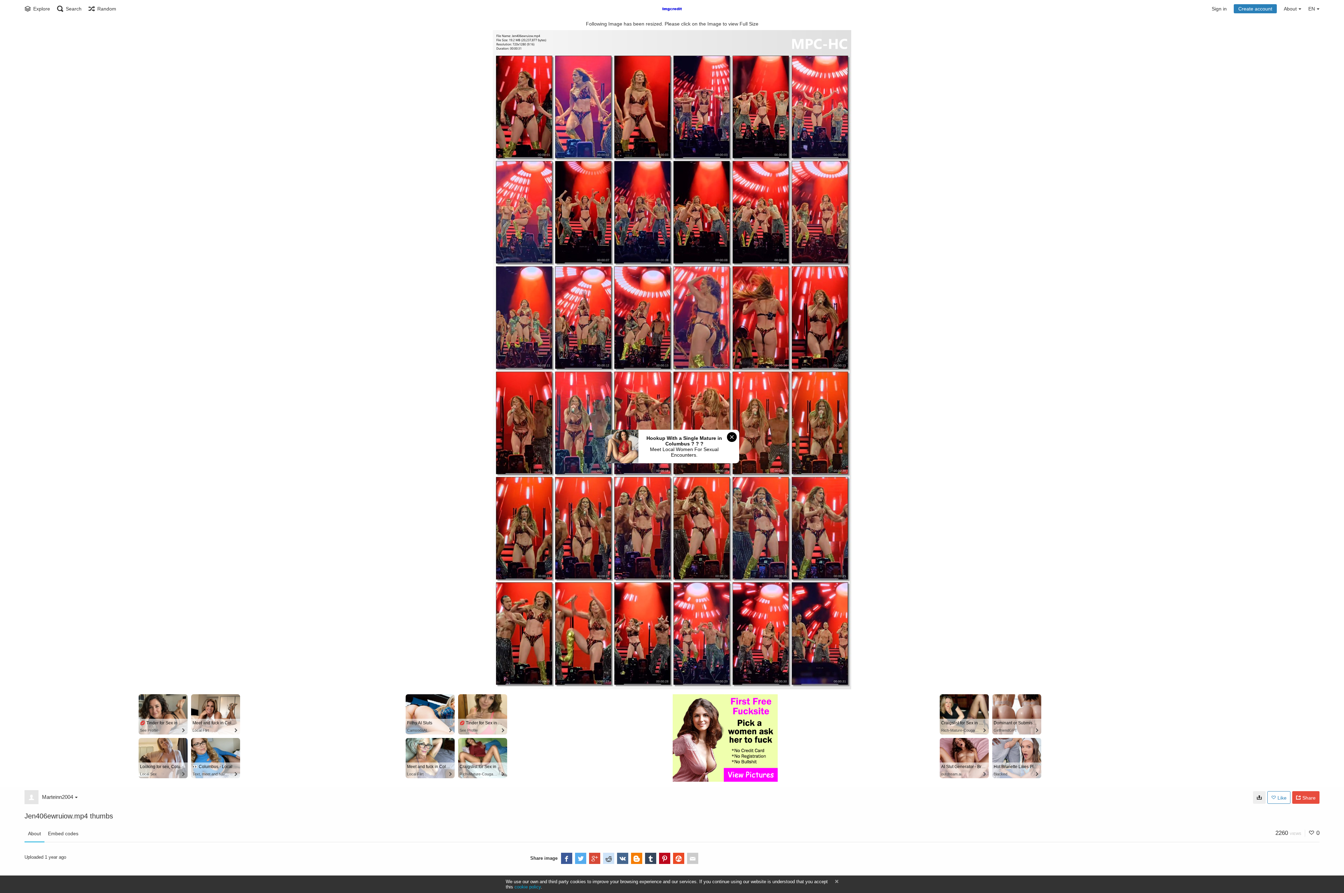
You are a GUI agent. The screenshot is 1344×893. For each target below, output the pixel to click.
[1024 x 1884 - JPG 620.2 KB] (1259, 797)
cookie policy (527, 887)
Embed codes (63, 833)
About (34, 833)
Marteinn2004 (57, 797)
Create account (1255, 9)
